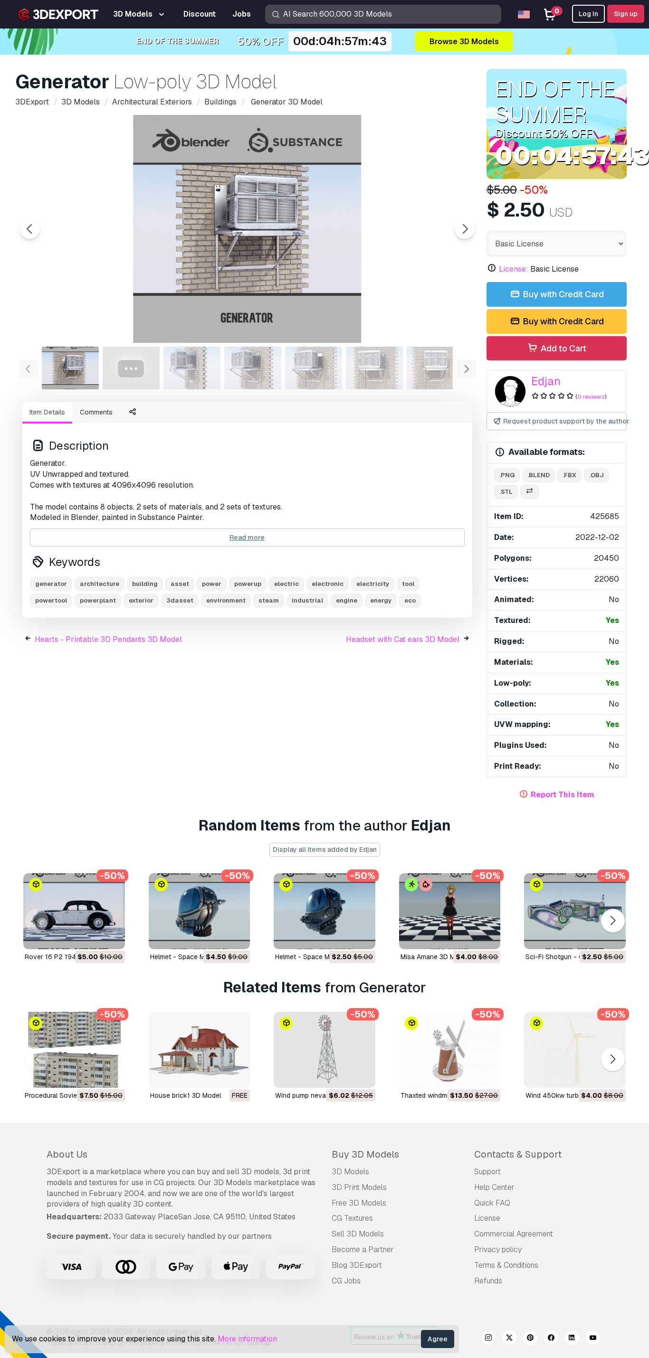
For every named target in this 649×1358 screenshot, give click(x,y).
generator (51, 584)
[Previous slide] (30, 229)
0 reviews (591, 397)
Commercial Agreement (513, 1234)
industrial (307, 600)
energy (380, 600)
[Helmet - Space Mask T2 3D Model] (199, 911)
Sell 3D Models (358, 1234)
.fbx (569, 475)
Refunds (488, 1281)
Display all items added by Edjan (325, 849)
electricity (372, 584)
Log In (588, 13)
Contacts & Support (518, 1154)
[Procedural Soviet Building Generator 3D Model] (74, 1050)
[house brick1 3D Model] (199, 1050)
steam (268, 600)
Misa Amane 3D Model (434, 956)
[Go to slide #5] (313, 368)
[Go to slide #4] (252, 368)
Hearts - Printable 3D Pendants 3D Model (108, 639)
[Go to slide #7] (435, 368)
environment (226, 600)
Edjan (546, 381)
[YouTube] (592, 1339)
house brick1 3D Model (185, 1095)
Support (487, 1172)
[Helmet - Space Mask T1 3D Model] (324, 911)
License (487, 1218)
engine (346, 600)
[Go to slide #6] (374, 368)
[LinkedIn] (572, 1339)
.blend (538, 475)
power (211, 584)
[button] (613, 920)
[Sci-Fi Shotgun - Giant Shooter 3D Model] (575, 911)
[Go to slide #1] (70, 368)
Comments (96, 412)
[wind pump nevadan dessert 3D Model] (324, 1050)
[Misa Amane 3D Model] (450, 911)
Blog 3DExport (357, 1265)
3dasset (179, 600)
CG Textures (352, 1218)
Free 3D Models (359, 1203)
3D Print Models (359, 1187)
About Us (67, 1154)
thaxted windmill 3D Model (441, 1095)
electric (286, 584)
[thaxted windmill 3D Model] (450, 1050)
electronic (328, 584)
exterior (141, 600)
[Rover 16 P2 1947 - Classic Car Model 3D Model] (74, 911)
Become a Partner (363, 1249)
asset (180, 584)
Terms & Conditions (506, 1265)
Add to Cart (562, 348)
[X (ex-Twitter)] (509, 1339)
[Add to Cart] (91, 936)
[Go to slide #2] (131, 368)
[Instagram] (488, 1339)
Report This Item (562, 795)
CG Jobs (346, 1281)
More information (247, 1339)
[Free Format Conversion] (530, 492)
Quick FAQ (492, 1203)
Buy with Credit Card (562, 294)
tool (408, 584)
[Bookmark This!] (111, 936)
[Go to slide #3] (191, 368)
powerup (247, 584)
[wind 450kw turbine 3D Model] (575, 1050)
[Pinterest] (530, 1339)
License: (513, 269)
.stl (506, 492)
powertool (51, 600)
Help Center (494, 1187)
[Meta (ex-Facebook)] (551, 1339)
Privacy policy (498, 1249)
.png (507, 475)
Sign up (626, 13)
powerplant (98, 600)
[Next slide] (465, 229)
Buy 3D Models (365, 1154)
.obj (596, 475)
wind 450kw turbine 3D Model (572, 1095)
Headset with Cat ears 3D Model (402, 639)
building (145, 584)
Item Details (47, 412)
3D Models (350, 1172)
